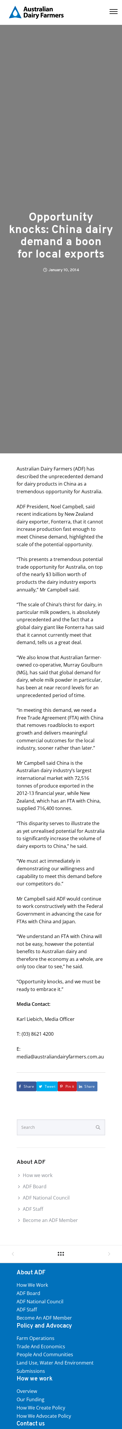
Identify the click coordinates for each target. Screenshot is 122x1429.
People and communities (45, 1354)
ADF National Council (46, 1197)
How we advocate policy (44, 1416)
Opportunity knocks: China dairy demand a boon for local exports (61, 236)
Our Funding (30, 1399)
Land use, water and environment (55, 1363)
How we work (37, 1175)
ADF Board (34, 1186)
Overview (27, 1391)
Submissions (31, 1371)
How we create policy (41, 1407)
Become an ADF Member (50, 1220)
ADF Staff (33, 1209)
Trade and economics (41, 1346)
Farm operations (35, 1338)
